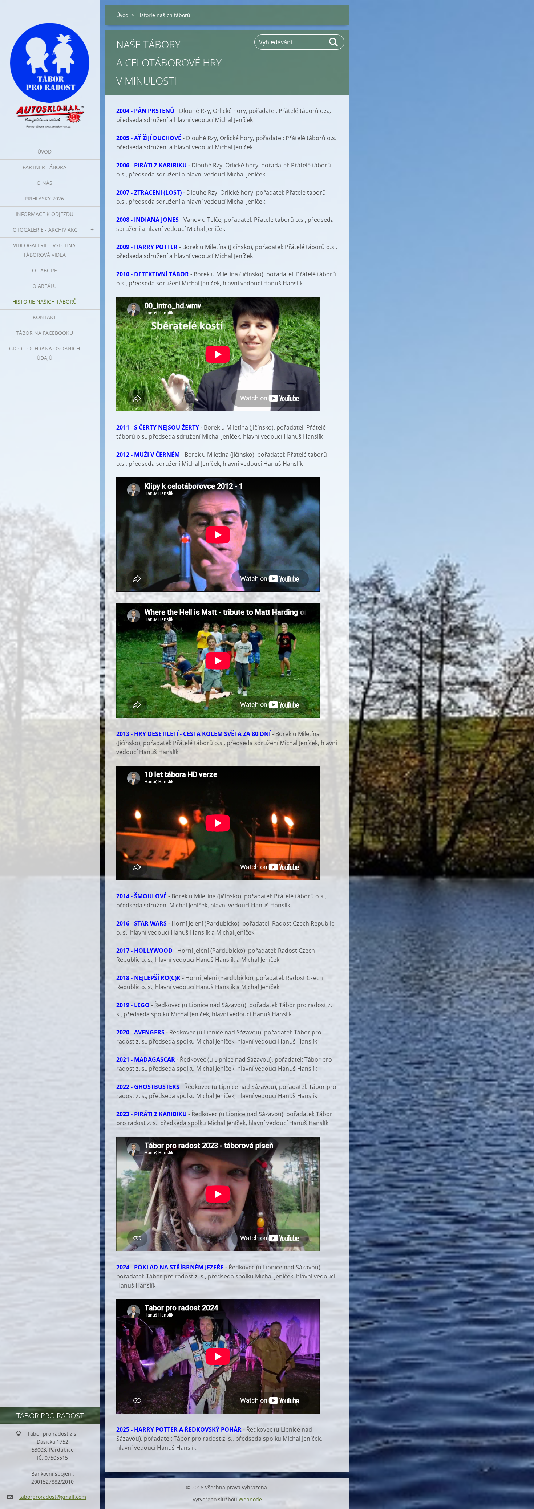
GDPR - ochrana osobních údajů (44, 353)
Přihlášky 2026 (44, 198)
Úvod (44, 151)
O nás (44, 182)
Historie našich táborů (44, 301)
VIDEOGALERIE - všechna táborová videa (44, 250)
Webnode (250, 1499)
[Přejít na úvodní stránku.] (50, 67)
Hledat (334, 42)
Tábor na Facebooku (44, 332)
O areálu (44, 285)
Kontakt (44, 317)
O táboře (44, 270)
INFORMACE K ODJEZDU (44, 214)
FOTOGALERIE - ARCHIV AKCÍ (44, 229)
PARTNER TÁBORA (44, 167)
